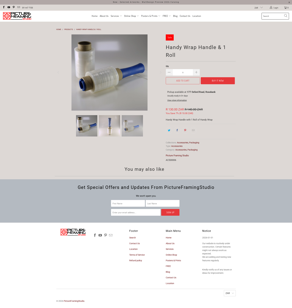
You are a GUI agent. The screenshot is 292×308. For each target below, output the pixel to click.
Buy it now (218, 80)
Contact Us (185, 15)
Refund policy (135, 260)
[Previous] (58, 72)
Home (95, 15)
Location (197, 15)
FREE (166, 15)
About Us (104, 15)
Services (115, 15)
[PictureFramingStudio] (17, 16)
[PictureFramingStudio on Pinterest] (13, 7)
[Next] (160, 72)
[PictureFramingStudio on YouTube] (8, 7)
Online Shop (130, 15)
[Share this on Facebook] (177, 130)
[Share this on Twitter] (169, 130)
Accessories (182, 142)
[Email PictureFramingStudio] (18, 7)
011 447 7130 (27, 7)
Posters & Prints (149, 15)
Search (132, 237)
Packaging (194, 142)
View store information (177, 100)
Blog (175, 15)
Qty (167, 66)
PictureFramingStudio (74, 301)
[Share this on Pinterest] (185, 130)
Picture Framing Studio (177, 155)
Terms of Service (137, 255)
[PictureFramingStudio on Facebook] (3, 7)
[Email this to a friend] (193, 130)
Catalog (174, 2)
